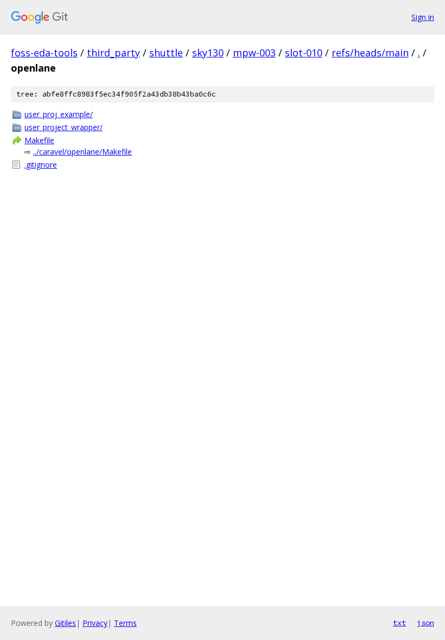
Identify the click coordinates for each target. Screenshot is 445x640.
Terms (125, 623)
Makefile (39, 140)
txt (399, 623)
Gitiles (65, 623)
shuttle (166, 52)
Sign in (422, 17)
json (425, 623)
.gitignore (40, 164)
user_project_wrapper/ (63, 127)
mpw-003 (254, 52)
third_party (113, 52)
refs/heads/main (370, 52)
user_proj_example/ (58, 114)
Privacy (94, 623)
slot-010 (303, 52)
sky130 (208, 52)
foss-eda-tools (44, 52)
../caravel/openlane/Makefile (82, 151)
